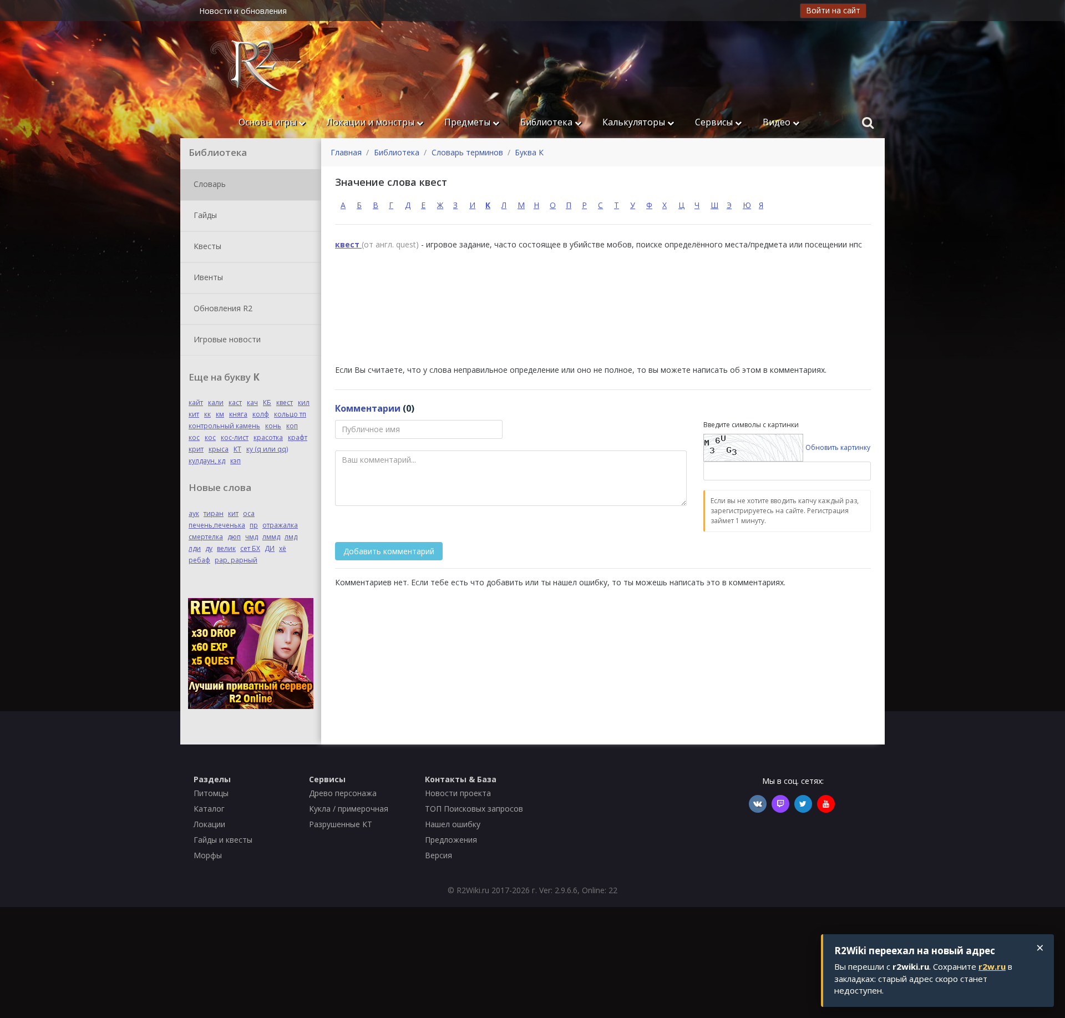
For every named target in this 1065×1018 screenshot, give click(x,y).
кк (207, 414)
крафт (297, 437)
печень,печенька (217, 525)
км (220, 414)
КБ (267, 402)
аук (194, 513)
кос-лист (234, 437)
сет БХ (250, 548)
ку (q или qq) (267, 449)
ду (208, 548)
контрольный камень (224, 426)
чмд (251, 536)
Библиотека (547, 122)
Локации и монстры (371, 122)
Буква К (529, 152)
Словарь (208, 183)
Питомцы (211, 793)
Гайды (204, 214)
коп (292, 426)
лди (195, 548)
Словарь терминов (467, 152)
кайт (196, 402)
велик (226, 548)
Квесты (206, 245)
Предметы (468, 122)
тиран (214, 513)
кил (304, 402)
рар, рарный (236, 560)
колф (260, 414)
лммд (271, 536)
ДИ (270, 548)
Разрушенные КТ (340, 824)
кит (194, 414)
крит (196, 449)
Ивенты (207, 276)
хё (282, 548)
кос (194, 437)
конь (273, 426)
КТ (237, 449)
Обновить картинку (837, 447)
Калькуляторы (634, 122)
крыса (219, 449)
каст (235, 402)
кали (216, 402)
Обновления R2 (221, 307)
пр (254, 525)
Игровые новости (226, 338)
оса (249, 513)
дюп (234, 536)
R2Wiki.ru (473, 890)
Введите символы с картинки (751, 424)
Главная (346, 152)
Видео (778, 122)
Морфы (208, 855)
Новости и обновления (243, 11)
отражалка (280, 525)
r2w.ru (992, 966)
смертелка (206, 536)
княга (238, 414)
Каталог (209, 808)
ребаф (199, 560)
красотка (268, 437)
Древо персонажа (343, 793)
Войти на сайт (833, 10)
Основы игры (268, 122)
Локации (209, 824)
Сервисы (715, 122)
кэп (235, 460)
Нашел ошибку (452, 824)
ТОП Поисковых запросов (474, 808)
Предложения (451, 839)
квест (284, 402)
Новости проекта (458, 793)
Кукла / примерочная (348, 808)
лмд (291, 536)
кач (252, 402)
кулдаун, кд (207, 460)
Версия (438, 855)
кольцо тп (290, 414)
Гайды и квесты (223, 839)
